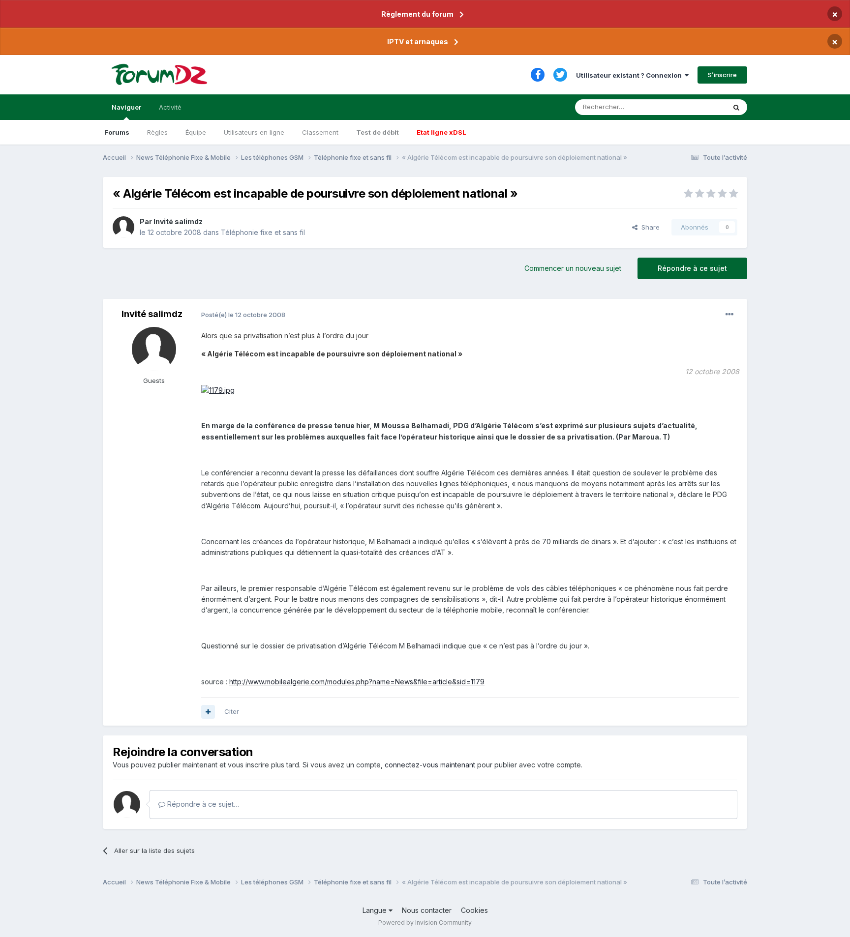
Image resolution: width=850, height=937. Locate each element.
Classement (320, 132)
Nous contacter (427, 910)
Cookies (474, 910)
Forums (116, 132)
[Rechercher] (736, 107)
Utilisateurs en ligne (254, 132)
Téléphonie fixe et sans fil (263, 232)
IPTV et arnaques (417, 41)
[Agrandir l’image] (218, 389)
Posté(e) (243, 315)
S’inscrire (722, 75)
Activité (170, 107)
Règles (157, 132)
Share (649, 227)
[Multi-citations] (208, 712)
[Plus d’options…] (729, 315)
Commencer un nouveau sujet (572, 268)
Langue (376, 910)
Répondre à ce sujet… (202, 804)
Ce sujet (700, 107)
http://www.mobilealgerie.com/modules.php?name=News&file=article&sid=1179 (357, 681)
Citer (231, 711)
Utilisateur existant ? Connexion (630, 75)
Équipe (195, 132)
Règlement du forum (417, 14)
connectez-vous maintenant (430, 765)
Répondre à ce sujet (692, 268)
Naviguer (126, 107)
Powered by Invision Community (425, 922)
